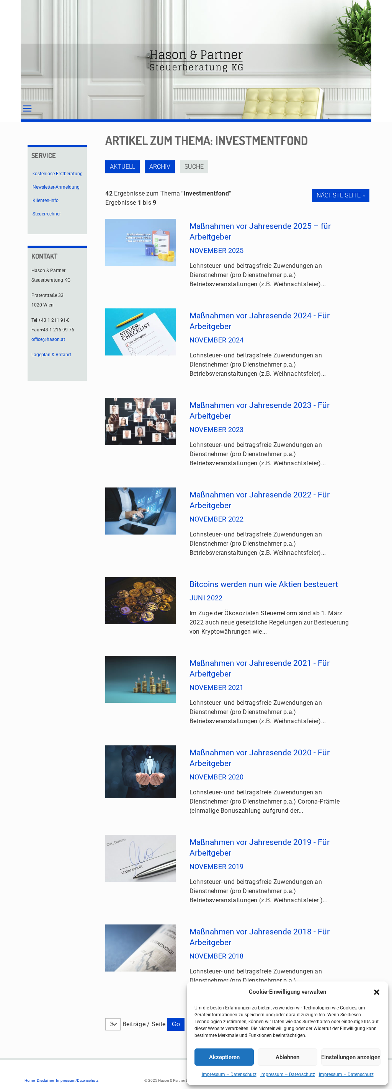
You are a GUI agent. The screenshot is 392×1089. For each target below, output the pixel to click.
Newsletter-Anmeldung (56, 187)
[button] (377, 992)
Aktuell (122, 166)
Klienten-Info (46, 200)
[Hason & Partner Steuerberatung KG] (196, 61)
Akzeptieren (224, 1057)
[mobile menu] (27, 108)
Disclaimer (45, 1080)
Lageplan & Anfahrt (51, 354)
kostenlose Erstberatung (58, 173)
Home (29, 1080)
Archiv (159, 166)
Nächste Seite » (341, 195)
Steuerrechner (47, 214)
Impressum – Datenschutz (229, 1074)
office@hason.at (48, 339)
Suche (194, 166)
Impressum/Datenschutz (77, 1080)
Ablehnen (287, 1057)
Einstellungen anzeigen (351, 1057)
